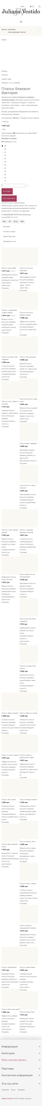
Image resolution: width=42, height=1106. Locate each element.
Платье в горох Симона (10, 755)
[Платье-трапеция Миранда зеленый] (29, 518)
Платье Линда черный (10, 713)
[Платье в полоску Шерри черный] (29, 301)
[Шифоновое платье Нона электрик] (11, 565)
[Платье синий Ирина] (11, 956)
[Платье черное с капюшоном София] (29, 743)
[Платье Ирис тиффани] (29, 432)
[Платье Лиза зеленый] (29, 345)
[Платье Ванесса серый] (29, 701)
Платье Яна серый (8, 799)
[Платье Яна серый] (11, 788)
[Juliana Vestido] (21, 12)
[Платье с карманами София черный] (11, 299)
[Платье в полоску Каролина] (29, 256)
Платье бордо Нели (27, 1012)
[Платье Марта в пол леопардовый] (29, 563)
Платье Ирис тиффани (28, 443)
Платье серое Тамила (28, 883)
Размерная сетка (9, 241)
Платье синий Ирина (9, 967)
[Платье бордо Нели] (29, 1000)
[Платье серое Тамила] (29, 872)
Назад (4, 40)
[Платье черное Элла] (29, 830)
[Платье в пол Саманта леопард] (11, 390)
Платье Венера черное (28, 799)
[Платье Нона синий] (11, 256)
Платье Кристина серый (11, 1009)
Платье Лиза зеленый (28, 357)
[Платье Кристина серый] (11, 998)
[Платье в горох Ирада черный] (11, 518)
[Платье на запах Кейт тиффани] (11, 345)
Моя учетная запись (14, 1059)
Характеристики (9, 236)
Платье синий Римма (27, 967)
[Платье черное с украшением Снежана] (29, 914)
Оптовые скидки (9, 231)
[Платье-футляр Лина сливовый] (29, 607)
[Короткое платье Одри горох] (29, 387)
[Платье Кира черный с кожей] (11, 833)
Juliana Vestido (7, 1098)
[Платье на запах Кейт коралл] (29, 654)
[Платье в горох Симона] (11, 743)
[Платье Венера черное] (29, 788)
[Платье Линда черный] (11, 701)
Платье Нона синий (9, 268)
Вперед (4, 71)
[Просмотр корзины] (39, 6)
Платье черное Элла (27, 841)
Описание (6, 226)
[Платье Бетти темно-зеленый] (29, 474)
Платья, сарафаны (9, 29)
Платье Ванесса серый (28, 713)
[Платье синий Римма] (29, 956)
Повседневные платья (17, 32)
